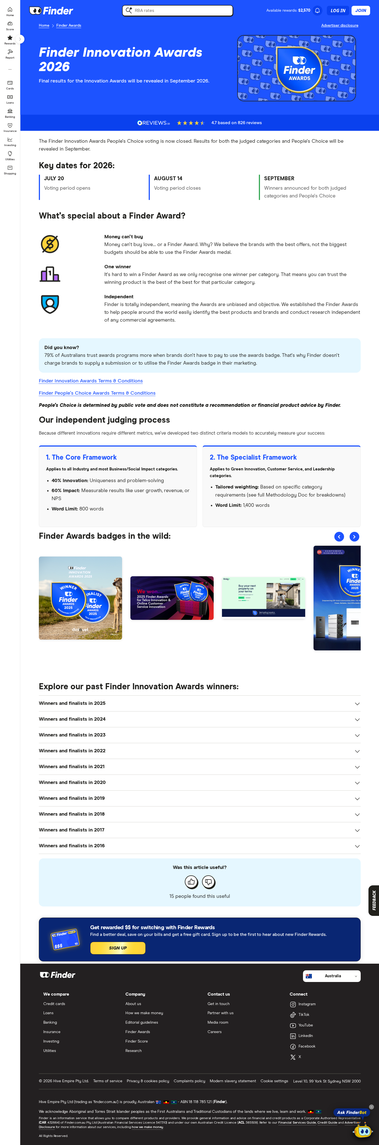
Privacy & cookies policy (148, 1081)
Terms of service (107, 1081)
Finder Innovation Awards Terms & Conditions (91, 381)
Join (360, 10)
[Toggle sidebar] (20, 39)
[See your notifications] (317, 11)
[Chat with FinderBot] (362, 1130)
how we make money (147, 1127)
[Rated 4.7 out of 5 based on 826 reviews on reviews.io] (153, 123)
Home (44, 25)
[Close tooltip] (371, 1106)
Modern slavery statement (233, 1081)
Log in (338, 10)
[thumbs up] (191, 881)
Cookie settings (274, 1081)
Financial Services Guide (297, 1122)
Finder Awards (68, 25)
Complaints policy (189, 1081)
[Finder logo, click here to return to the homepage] (59, 10)
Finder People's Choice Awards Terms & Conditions (97, 393)
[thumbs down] (208, 881)
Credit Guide (327, 1122)
